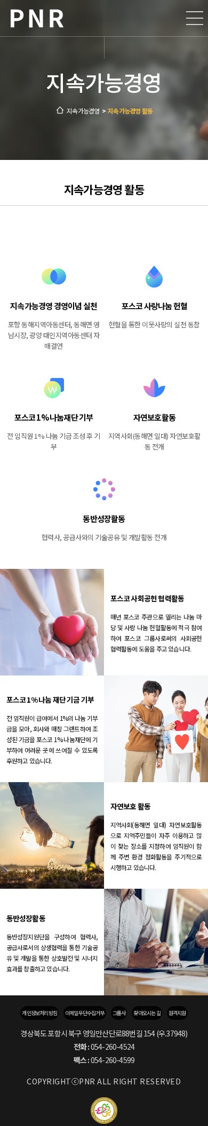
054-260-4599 (112, 1060)
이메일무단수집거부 (85, 1013)
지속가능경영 (83, 110)
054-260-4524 (112, 1046)
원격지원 (177, 1013)
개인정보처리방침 (39, 1013)
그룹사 (119, 1013)
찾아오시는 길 (146, 1013)
